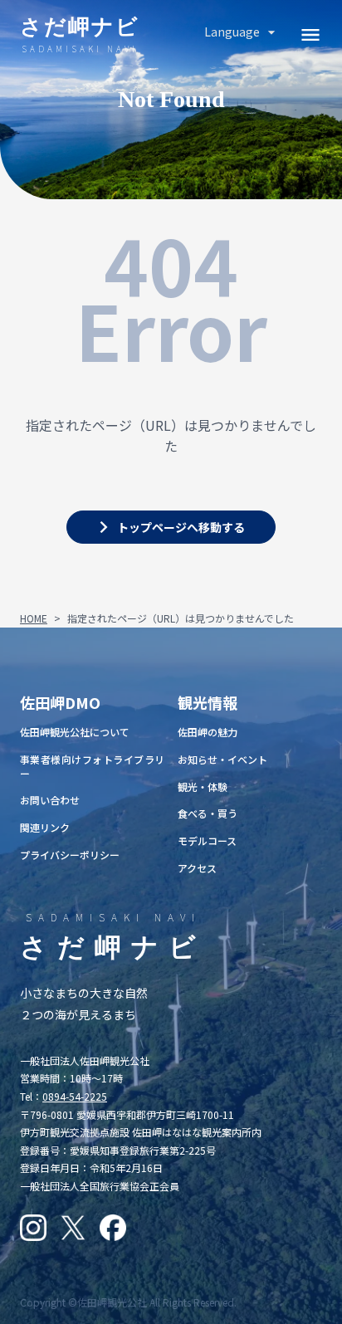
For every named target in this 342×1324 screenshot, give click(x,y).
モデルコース (207, 840)
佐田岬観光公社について (74, 732)
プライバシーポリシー (70, 855)
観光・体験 (202, 786)
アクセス (197, 868)
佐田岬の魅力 (207, 732)
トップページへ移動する (181, 527)
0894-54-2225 (74, 1096)
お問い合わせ (50, 800)
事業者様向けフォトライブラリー (92, 766)
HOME (33, 618)
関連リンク (45, 827)
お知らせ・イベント (222, 759)
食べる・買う (207, 813)
